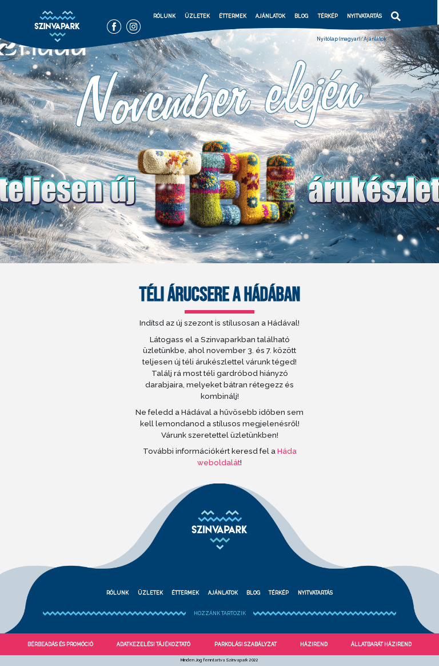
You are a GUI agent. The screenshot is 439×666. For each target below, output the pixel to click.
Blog (301, 16)
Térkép (328, 16)
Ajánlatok (270, 16)
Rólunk (164, 16)
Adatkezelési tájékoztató (153, 644)
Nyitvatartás (364, 16)
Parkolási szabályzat (245, 644)
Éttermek (232, 16)
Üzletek (197, 16)
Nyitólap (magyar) (338, 39)
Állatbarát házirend (381, 644)
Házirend (314, 644)
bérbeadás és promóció (60, 644)
